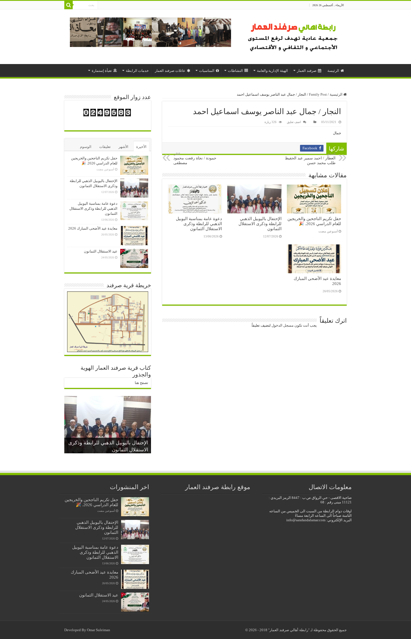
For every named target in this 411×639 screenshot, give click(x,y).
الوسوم (85, 147)
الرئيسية (336, 94)
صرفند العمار (306, 71)
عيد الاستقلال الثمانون (100, 251)
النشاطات (235, 71)
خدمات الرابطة (137, 71)
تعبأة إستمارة (102, 71)
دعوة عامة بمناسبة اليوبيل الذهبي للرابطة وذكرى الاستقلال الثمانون (199, 223)
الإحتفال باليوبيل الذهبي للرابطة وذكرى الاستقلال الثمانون (260, 223)
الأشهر (123, 147)
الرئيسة (333, 71)
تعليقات (105, 147)
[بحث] (68, 5)
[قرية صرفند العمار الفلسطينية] (293, 35)
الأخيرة (141, 147)
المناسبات (206, 71)
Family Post (318, 94)
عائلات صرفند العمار (170, 71)
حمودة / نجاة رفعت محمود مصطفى (194, 158)
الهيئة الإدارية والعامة (272, 71)
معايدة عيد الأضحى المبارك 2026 (92, 228)
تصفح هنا (141, 383)
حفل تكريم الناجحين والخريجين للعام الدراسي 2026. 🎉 (314, 221)
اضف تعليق (294, 122)
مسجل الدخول (282, 325)
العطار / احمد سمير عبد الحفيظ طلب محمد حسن (310, 158)
